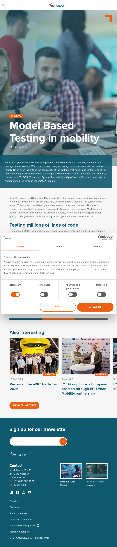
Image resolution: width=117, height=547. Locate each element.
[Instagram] (23, 492)
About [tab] (96, 246)
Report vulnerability (19, 531)
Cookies (13, 501)
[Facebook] (17, 492)
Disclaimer (15, 507)
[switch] (44, 294)
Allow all (95, 307)
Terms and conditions (20, 519)
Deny (58, 307)
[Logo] (57, 4)
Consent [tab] (20, 246)
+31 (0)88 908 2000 (24, 481)
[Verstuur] (63, 441)
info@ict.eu (20, 485)
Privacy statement (18, 513)
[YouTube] (29, 492)
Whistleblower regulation (22, 525)
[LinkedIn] (11, 492)
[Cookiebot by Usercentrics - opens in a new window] (100, 237)
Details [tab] (58, 246)
